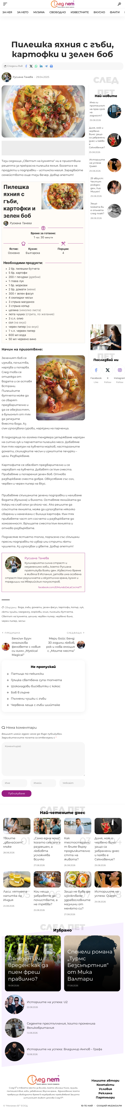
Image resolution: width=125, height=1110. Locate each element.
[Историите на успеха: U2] (14, 1004)
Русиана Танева (23, 77)
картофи (64, 607)
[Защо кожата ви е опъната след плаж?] (114, 211)
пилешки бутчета (61, 611)
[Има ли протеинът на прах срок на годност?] (114, 111)
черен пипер (9, 620)
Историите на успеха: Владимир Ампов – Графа (64, 1049)
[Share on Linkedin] (41, 66)
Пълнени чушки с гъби (28, 698)
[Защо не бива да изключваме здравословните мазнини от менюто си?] (77, 879)
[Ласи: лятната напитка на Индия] (16, 879)
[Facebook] (96, 374)
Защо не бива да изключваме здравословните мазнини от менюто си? (77, 900)
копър (74, 607)
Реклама (105, 1093)
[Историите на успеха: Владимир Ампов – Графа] (14, 1051)
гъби (28, 607)
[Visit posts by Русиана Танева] (6, 77)
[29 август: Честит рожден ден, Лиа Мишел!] (114, 187)
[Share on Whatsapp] (36, 66)
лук (81, 607)
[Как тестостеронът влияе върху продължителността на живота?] (77, 826)
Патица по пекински (27, 674)
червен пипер (46, 616)
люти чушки (9, 611)
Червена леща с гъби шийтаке (35, 705)
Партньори (105, 1097)
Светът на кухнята (14, 616)
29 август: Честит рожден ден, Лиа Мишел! (97, 185)
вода (21, 607)
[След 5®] (62, 4)
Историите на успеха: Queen (97, 163)
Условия (105, 1089)
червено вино (64, 616)
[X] (107, 374)
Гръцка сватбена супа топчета (36, 680)
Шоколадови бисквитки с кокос (35, 686)
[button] (6, 4)
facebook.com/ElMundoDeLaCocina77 (60, 587)
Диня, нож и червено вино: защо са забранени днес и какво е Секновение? (97, 137)
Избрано (62, 930)
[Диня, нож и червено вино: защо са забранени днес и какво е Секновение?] (114, 140)
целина (32, 616)
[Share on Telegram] (46, 66)
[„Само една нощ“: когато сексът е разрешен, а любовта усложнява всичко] (47, 826)
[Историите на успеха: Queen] (114, 165)
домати (37, 607)
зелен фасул (50, 607)
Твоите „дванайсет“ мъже (13, 842)
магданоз (24, 611)
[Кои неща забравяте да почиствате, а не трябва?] (47, 879)
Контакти (105, 1085)
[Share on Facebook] (26, 66)
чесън (21, 620)
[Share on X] (31, 66)
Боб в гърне (20, 692)
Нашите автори (105, 1080)
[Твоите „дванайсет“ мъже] (16, 826)
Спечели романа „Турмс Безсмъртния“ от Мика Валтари (89, 965)
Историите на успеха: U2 (47, 1002)
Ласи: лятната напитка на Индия (15, 896)
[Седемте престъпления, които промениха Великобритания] (14, 1028)
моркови (36, 611)
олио (45, 611)
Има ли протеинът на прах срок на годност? (97, 109)
